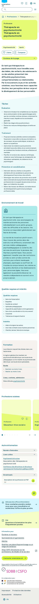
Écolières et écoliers (9, 535)
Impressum (6, 590)
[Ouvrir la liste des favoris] (22, 3)
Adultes (4, 541)
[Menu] (35, 9)
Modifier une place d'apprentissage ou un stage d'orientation (17, 545)
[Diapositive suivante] (34, 434)
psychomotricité (19, 381)
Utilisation (17, 595)
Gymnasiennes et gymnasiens (13, 538)
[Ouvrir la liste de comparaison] (26, 3)
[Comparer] (27, 419)
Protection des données (21, 590)
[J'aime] (22, 419)
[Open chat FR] (34, 493)
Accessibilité (6, 595)
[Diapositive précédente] (29, 434)
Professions (12, 16)
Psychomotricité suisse (11, 458)
